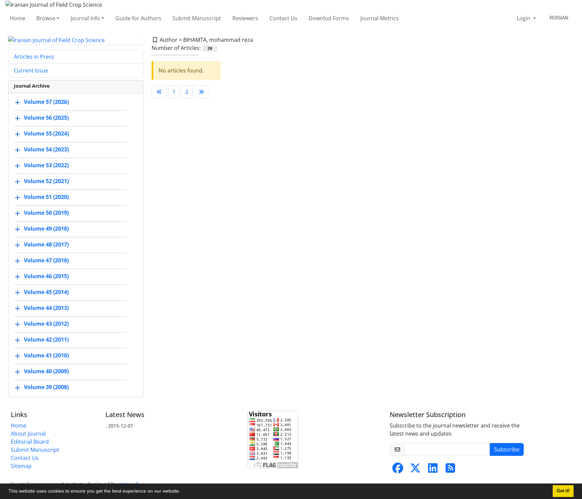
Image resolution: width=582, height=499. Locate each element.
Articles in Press (34, 56)
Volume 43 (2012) (46, 324)
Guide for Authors (138, 18)
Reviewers (245, 18)
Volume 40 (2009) (46, 371)
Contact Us (283, 18)
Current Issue (31, 70)
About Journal (28, 433)
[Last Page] (201, 91)
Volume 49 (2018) (46, 229)
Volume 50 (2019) (46, 213)
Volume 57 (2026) (46, 102)
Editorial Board (30, 441)
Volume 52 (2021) (46, 181)
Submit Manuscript (196, 18)
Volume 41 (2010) (46, 355)
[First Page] (159, 91)
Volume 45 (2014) (46, 292)
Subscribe (506, 449)
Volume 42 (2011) (46, 340)
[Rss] (450, 470)
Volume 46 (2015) (46, 276)
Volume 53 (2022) (46, 165)
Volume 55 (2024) (46, 134)
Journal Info (85, 18)
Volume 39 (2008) (46, 387)
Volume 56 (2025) (46, 118)
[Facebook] (398, 470)
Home (17, 18)
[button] (183, 492)
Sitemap (21, 466)
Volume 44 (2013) (46, 308)
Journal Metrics (379, 18)
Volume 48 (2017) (46, 244)
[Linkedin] (433, 470)
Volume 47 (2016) (46, 260)
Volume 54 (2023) (46, 149)
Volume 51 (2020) (46, 197)
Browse (45, 18)
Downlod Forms (329, 18)
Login (524, 18)
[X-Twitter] (415, 470)
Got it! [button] (563, 491)
